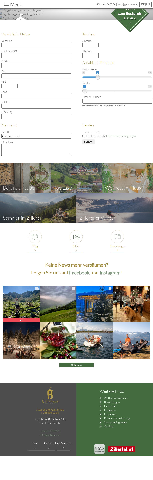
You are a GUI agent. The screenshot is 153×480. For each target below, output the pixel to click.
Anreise (86, 40)
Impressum (110, 414)
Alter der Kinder (91, 96)
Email (35, 443)
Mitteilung (7, 142)
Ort (3, 71)
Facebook (80, 273)
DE (143, 4)
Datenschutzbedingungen (121, 136)
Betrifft (5, 131)
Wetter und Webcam (116, 398)
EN (148, 4)
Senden (88, 141)
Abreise (86, 51)
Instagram (110, 410)
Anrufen (48, 443)
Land (4, 91)
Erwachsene (89, 69)
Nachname (9, 51)
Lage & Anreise (63, 443)
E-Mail (6, 112)
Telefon (5, 102)
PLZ (3, 81)
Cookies (109, 426)
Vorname (6, 40)
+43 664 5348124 (105, 4)
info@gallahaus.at (128, 4)
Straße (5, 61)
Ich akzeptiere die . (111, 136)
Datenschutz (91, 131)
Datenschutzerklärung (117, 418)
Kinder (86, 83)
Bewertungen (112, 402)
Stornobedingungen (115, 422)
